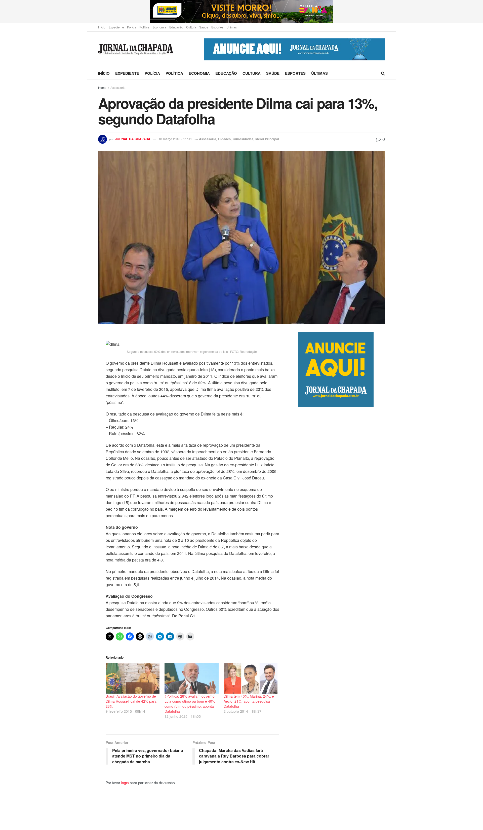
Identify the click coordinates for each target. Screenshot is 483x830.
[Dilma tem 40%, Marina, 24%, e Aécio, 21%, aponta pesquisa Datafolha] (250, 678)
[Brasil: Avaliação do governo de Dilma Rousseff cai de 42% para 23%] (132, 678)
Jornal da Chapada (132, 138)
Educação (176, 27)
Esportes (217, 27)
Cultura (191, 27)
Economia (159, 27)
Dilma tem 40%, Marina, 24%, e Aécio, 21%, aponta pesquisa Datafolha (249, 701)
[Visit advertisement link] (241, 11)
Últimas (231, 27)
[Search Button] (383, 73)
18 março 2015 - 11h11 (175, 138)
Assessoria (118, 87)
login (125, 782)
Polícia (131, 27)
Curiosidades (243, 138)
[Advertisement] (341, 618)
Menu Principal (267, 138)
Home (102, 87)
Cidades (224, 138)
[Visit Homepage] (135, 49)
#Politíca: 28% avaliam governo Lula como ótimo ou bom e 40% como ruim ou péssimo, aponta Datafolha (190, 704)
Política (144, 27)
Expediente (116, 27)
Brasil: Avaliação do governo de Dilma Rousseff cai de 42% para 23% (131, 701)
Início (101, 27)
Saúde (203, 27)
